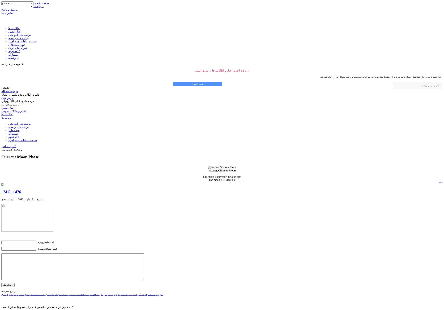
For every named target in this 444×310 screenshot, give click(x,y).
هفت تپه (20, 295)
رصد (102, 295)
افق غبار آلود (142, 295)
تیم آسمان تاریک (17, 48)
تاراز (115, 295)
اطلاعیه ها (14, 28)
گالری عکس (8, 146)
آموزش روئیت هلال (155, 295)
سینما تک (13, 54)
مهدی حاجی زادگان (62, 295)
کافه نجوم (14, 51)
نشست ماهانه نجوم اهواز (22, 41)
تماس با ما (7, 12)
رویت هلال (14, 130)
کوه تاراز (4, 295)
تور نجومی (109, 295)
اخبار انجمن (14, 31)
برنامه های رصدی (18, 38)
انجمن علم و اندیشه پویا (127, 295)
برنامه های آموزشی (19, 34)
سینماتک (13, 133)
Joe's (440, 182)
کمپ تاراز (12, 295)
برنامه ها (6, 117)
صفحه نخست (41, 3)
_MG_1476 (11, 192)
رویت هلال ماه (83, 295)
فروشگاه (13, 57)
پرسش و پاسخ (9, 9)
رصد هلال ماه (94, 295)
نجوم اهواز (49, 295)
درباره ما (38, 6)
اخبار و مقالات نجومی (13, 111)
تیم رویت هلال (16, 44)
